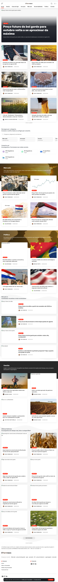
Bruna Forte (37, 263)
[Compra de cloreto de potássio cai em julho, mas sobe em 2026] (43, 79)
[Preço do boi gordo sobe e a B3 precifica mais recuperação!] (14, 79)
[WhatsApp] (29, 151)
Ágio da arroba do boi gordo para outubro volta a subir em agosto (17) (14, 476)
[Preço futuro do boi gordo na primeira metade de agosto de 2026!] (43, 518)
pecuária (31, 557)
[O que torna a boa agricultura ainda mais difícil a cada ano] (14, 381)
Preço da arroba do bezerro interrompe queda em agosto (35, 321)
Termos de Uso (37, 579)
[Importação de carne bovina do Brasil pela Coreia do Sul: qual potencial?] (14, 440)
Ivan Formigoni (9, 66)
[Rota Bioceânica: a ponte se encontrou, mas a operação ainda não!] (14, 250)
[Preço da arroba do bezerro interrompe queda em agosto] (8, 322)
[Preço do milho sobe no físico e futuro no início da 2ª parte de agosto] (43, 440)
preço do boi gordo (20, 557)
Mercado (6, 23)
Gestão (40, 138)
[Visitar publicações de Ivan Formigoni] (3, 66)
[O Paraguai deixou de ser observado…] (14, 277)
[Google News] (48, 151)
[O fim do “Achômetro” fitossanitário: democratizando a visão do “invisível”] (14, 105)
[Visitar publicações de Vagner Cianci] (3, 394)
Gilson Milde (8, 223)
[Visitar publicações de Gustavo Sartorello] (3, 420)
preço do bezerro (40, 557)
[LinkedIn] (10, 157)
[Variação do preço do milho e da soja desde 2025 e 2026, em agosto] (43, 105)
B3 (35, 557)
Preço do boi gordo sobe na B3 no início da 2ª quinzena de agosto (43, 476)
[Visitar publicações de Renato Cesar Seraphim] (3, 119)
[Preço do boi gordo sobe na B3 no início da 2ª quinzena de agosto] (43, 466)
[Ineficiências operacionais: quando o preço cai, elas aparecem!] (43, 406)
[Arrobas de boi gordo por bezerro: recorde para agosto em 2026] (43, 492)
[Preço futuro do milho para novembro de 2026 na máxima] (43, 53)
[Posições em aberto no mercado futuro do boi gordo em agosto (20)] (14, 53)
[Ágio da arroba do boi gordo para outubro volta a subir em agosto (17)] (14, 466)
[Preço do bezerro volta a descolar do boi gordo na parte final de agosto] (14, 183)
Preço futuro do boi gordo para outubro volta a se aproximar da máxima (25, 30)
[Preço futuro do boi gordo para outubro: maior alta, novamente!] (8, 336)
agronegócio (48, 557)
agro (27, 557)
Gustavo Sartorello (10, 419)
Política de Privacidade (27, 579)
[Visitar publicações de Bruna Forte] (32, 264)
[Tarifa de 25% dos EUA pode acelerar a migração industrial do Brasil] (43, 277)
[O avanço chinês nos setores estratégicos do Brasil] (43, 250)
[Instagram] (10, 151)
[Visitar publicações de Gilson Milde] (3, 224)
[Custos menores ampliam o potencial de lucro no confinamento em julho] (14, 406)
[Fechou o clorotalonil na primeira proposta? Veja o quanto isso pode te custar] (8, 351)
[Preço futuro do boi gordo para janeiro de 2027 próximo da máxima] (43, 183)
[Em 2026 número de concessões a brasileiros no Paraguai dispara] (14, 210)
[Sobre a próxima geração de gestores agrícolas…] (43, 381)
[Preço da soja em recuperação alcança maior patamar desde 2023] (43, 210)
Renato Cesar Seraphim (11, 119)
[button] (51, 579)
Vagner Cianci (8, 394)
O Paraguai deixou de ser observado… (13, 286)
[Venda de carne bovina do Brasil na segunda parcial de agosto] (14, 492)
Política (5, 217)
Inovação (5, 112)
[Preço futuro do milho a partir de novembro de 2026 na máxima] (8, 307)
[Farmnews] (29, 3)
